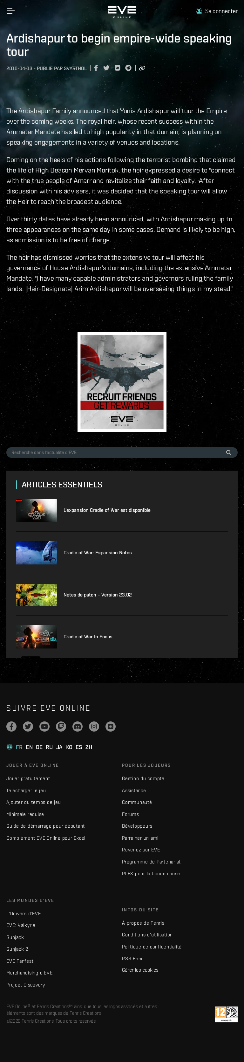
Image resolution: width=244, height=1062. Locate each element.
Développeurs (137, 826)
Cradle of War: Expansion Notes (98, 553)
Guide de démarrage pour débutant (45, 826)
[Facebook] (11, 726)
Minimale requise (25, 814)
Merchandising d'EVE (29, 972)
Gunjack (15, 937)
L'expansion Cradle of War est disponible (107, 510)
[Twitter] (28, 726)
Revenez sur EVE (141, 849)
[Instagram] (94, 726)
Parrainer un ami (140, 838)
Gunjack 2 (17, 949)
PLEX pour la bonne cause (151, 873)
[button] (217, 11)
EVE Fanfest (19, 961)
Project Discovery (25, 984)
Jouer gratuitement (28, 778)
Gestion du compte (143, 778)
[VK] (110, 726)
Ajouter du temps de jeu (33, 802)
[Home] (122, 16)
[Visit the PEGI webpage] (226, 1014)
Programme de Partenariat (151, 861)
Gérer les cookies (140, 970)
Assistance (134, 790)
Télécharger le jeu (26, 790)
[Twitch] (61, 726)
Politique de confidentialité (152, 946)
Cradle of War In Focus (88, 637)
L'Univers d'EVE (23, 913)
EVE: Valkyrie (21, 925)
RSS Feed (133, 958)
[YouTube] (44, 726)
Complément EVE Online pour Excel (45, 838)
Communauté (137, 802)
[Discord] (77, 726)
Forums (130, 814)
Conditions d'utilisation (147, 934)
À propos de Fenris (143, 923)
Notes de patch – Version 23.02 (98, 595)
